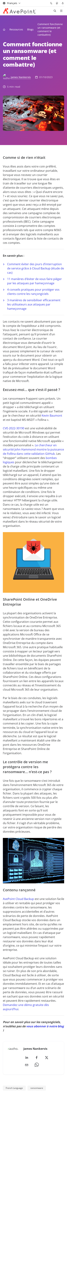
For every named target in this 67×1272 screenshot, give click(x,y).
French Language (14, 1088)
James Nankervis (21, 77)
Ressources (16, 29)
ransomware (36, 1088)
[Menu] (61, 11)
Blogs (30, 29)
